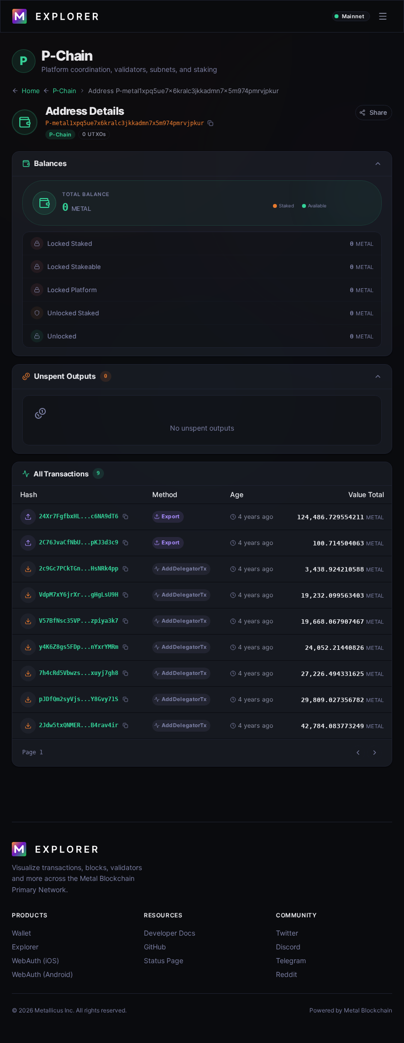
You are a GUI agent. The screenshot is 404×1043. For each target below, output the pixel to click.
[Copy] (210, 123)
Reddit (286, 974)
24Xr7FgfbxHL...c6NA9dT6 (78, 516)
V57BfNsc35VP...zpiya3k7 (78, 620)
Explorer (25, 946)
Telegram (291, 960)
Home (31, 91)
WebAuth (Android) (42, 974)
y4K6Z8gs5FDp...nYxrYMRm (78, 646)
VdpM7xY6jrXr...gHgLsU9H (78, 594)
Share (378, 112)
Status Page (163, 960)
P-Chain (64, 91)
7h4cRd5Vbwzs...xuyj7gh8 (78, 672)
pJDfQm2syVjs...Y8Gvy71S (78, 699)
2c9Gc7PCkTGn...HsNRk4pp (78, 568)
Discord (288, 946)
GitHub (155, 946)
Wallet (21, 933)
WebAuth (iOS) (35, 960)
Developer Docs (169, 933)
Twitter (287, 933)
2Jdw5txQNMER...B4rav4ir (78, 725)
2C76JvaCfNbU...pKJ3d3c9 (78, 542)
